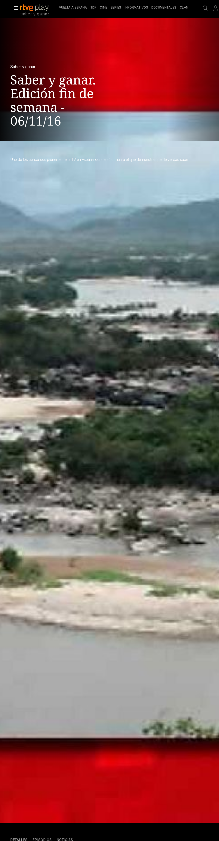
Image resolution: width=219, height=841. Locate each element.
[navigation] (123, 7)
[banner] (38, 7)
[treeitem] (73, 7)
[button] (15, 8)
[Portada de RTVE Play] (35, 7)
